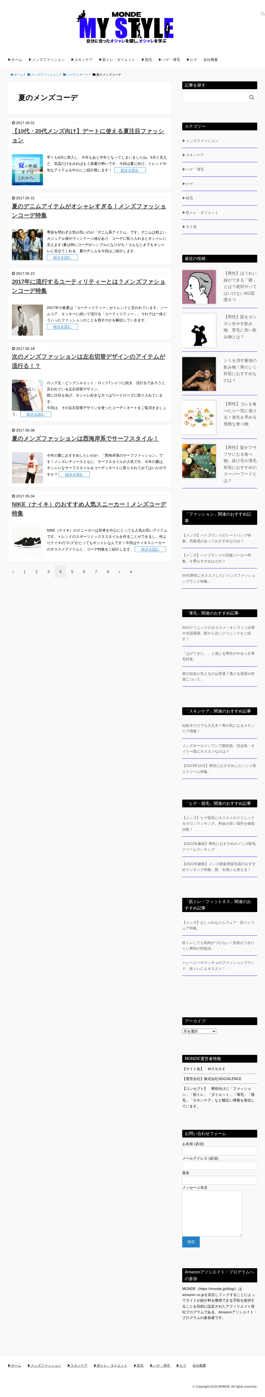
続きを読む (130, 170)
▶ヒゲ (191, 60)
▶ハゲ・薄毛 (169, 60)
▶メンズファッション (46, 60)
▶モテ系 (189, 227)
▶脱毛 (146, 60)
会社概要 (210, 60)
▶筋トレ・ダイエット (117, 60)
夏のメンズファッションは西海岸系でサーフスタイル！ (85, 438)
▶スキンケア (82, 60)
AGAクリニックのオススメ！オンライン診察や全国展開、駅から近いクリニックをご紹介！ (218, 633)
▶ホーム (15, 60)
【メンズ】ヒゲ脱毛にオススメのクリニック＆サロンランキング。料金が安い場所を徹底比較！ (218, 823)
